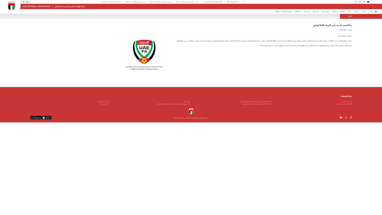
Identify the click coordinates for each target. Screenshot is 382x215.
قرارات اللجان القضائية (343, 104)
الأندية (349, 12)
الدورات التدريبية (101, 101)
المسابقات (342, 12)
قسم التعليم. (346, 101)
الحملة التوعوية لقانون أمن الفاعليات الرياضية (256, 104)
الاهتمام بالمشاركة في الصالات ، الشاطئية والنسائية (254, 101)
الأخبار (370, 12)
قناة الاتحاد (356, 12)
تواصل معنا (102, 104)
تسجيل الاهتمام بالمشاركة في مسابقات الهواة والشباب (172, 104)
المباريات (364, 12)
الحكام (186, 101)
